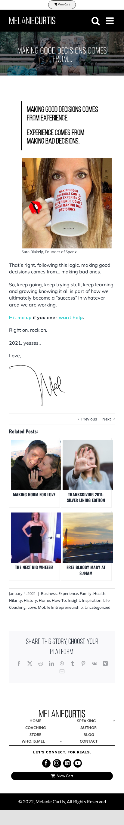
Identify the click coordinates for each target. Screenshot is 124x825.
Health (99, 593)
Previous (89, 419)
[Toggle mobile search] (95, 20)
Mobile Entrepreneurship (60, 607)
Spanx (71, 251)
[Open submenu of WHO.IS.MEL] (60, 741)
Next (106, 419)
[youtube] (77, 763)
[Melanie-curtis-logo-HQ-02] (62, 711)
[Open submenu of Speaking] (113, 721)
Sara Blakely (32, 251)
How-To (59, 600)
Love (31, 607)
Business (49, 593)
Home (44, 600)
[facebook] (46, 763)
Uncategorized (97, 607)
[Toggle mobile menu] (110, 20)
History (30, 600)
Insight (74, 600)
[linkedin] (67, 763)
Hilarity (15, 600)
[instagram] (57, 763)
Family (85, 593)
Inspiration (91, 600)
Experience (68, 593)
